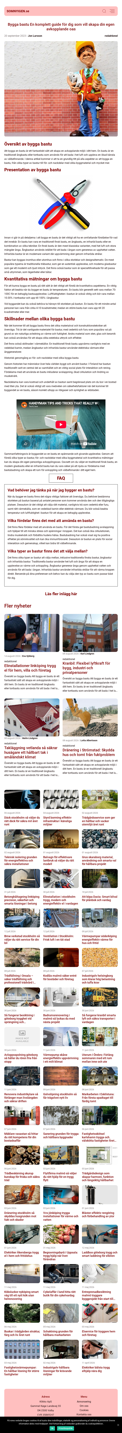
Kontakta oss (84, 1414)
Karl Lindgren (87, 653)
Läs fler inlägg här (61, 594)
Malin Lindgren (29, 738)
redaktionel (111, 35)
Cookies (84, 1410)
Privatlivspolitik (65, 1428)
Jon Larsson (35, 35)
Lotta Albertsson (89, 740)
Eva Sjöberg (28, 656)
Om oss (84, 1405)
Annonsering (84, 1401)
